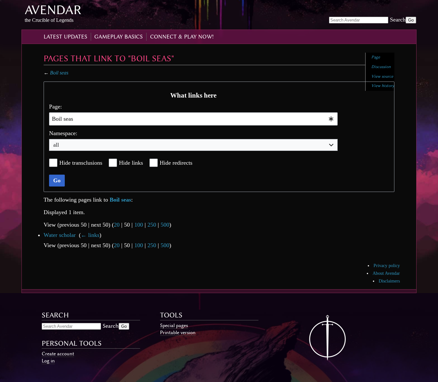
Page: (55, 106)
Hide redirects (176, 163)
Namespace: (63, 133)
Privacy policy (387, 265)
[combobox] (193, 119)
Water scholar (60, 235)
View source (382, 76)
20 (117, 224)
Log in (48, 361)
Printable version (178, 332)
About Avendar (386, 273)
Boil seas (59, 72)
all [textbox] (56, 145)
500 (165, 224)
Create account (58, 354)
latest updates (65, 36)
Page (375, 57)
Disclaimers (389, 281)
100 (138, 224)
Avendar (53, 10)
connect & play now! (182, 36)
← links (90, 235)
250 (151, 224)
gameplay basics (118, 36)
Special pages (174, 325)
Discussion (381, 66)
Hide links (131, 163)
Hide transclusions (80, 163)
